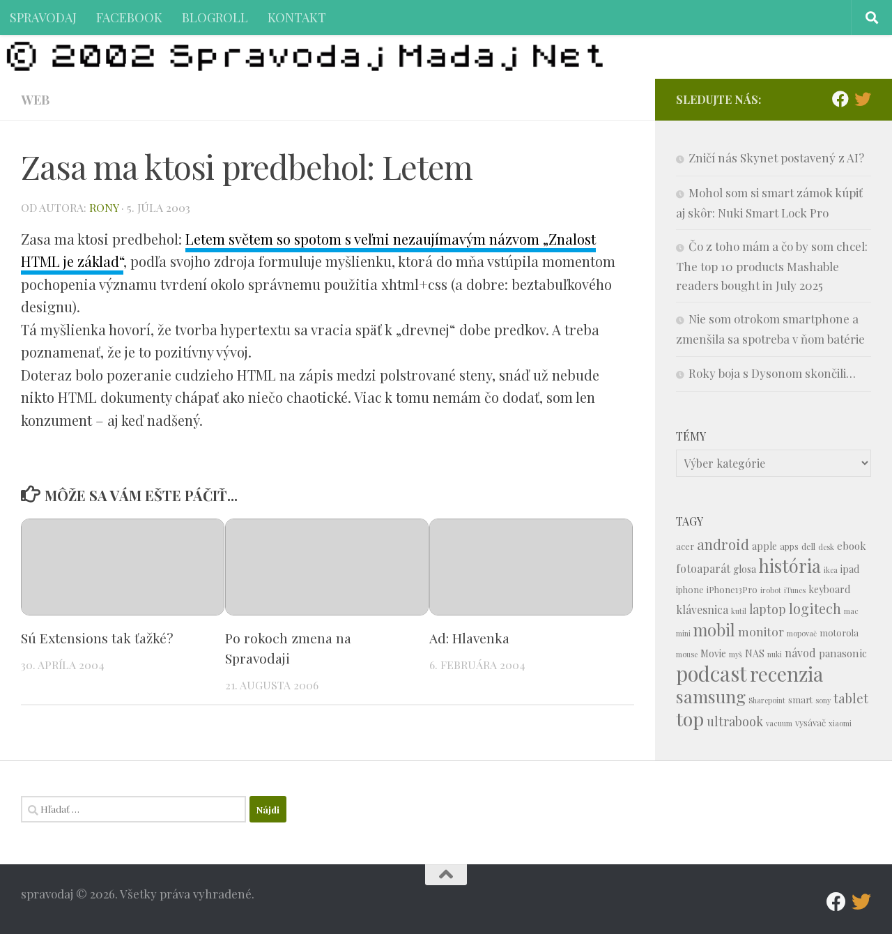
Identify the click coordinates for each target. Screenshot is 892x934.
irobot (770, 590)
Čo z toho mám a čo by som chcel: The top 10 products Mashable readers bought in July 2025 (772, 265)
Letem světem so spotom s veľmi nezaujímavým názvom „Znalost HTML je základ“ (308, 250)
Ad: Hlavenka (469, 638)
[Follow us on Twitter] (862, 99)
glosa (744, 569)
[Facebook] (840, 99)
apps (789, 546)
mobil (714, 630)
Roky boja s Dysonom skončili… (772, 373)
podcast (711, 673)
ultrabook (735, 721)
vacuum (779, 723)
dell (808, 546)
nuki (774, 654)
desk (826, 547)
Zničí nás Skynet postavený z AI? (776, 157)
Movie (713, 653)
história (790, 565)
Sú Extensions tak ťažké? (97, 638)
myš (735, 654)
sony (823, 700)
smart (800, 699)
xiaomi (840, 723)
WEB (35, 99)
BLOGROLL (215, 17)
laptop (767, 609)
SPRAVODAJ (43, 17)
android (723, 544)
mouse (687, 654)
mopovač (802, 633)
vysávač (810, 722)
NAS (754, 653)
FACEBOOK (129, 17)
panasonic (843, 653)
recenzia (786, 674)
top (690, 718)
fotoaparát (703, 568)
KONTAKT (297, 17)
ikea (831, 570)
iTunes (795, 590)
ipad (849, 569)
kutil (738, 611)
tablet (850, 698)
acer (685, 546)
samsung (711, 695)
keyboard (829, 589)
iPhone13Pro (732, 589)
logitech (815, 608)
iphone (690, 589)
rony (103, 207)
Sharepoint (766, 700)
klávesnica (702, 609)
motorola (839, 632)
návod (800, 652)
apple (764, 546)
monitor (761, 631)
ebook (851, 546)
